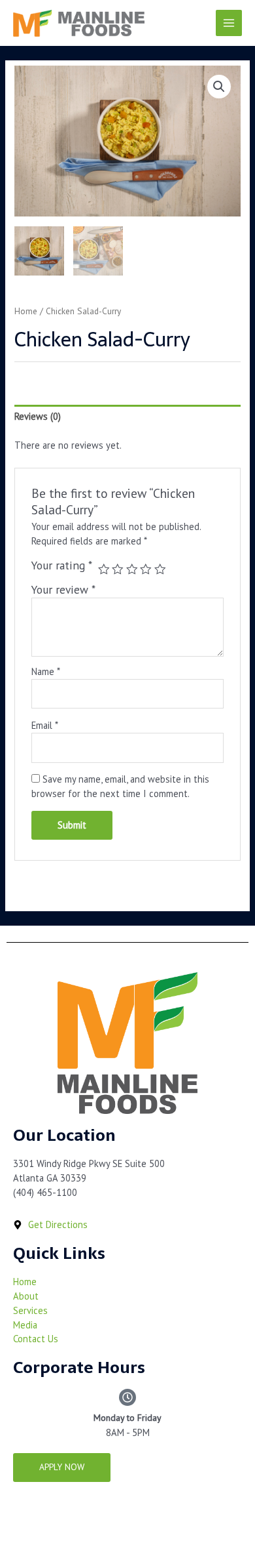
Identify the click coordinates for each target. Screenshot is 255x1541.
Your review (63, 589)
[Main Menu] (229, 23)
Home (25, 311)
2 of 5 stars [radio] (118, 569)
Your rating (61, 565)
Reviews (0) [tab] (37, 416)
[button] (219, 86)
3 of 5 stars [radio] (132, 569)
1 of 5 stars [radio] (104, 569)
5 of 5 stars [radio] (160, 569)
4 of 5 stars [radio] (146, 569)
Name (45, 671)
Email (44, 725)
